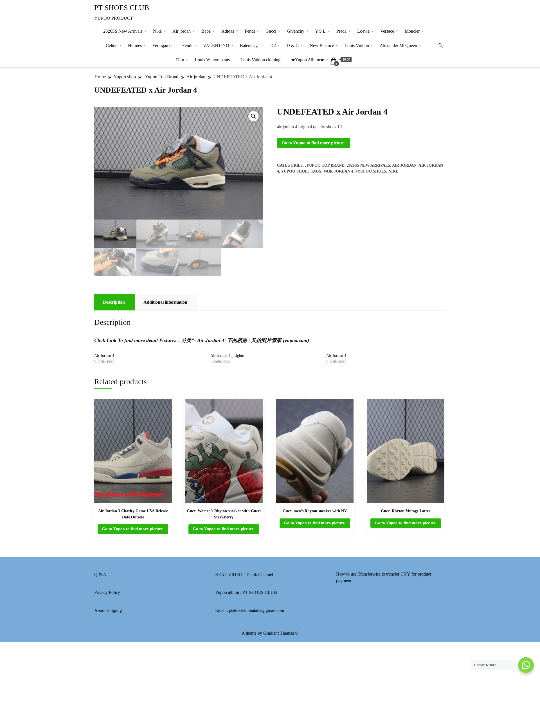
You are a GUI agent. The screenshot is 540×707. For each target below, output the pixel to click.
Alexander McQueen (398, 45)
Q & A (100, 574)
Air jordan (181, 31)
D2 (273, 45)
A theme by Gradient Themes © (270, 633)
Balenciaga (250, 45)
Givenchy (295, 31)
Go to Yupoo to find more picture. (314, 142)
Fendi (250, 31)
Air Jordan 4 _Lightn (227, 356)
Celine (111, 45)
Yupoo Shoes (295, 171)
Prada (341, 31)
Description (114, 302)
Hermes (135, 45)
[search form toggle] (441, 45)
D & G (293, 45)
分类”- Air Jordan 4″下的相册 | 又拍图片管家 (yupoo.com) (245, 340)
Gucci (271, 31)
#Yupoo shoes (371, 171)
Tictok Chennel (259, 574)
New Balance (322, 45)
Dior (180, 59)
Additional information (165, 302)
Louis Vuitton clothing (260, 59)
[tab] (114, 302)
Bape (206, 31)
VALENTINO (216, 45)
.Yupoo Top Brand (325, 165)
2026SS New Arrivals (122, 31)
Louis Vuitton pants (212, 59)
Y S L (320, 31)
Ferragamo (162, 45)
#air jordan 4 (338, 171)
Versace (387, 31)
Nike (157, 31)
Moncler (412, 31)
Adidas (227, 31)
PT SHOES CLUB (121, 8)
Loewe (363, 31)
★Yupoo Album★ (307, 59)
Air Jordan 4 (104, 356)
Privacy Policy (107, 592)
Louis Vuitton (357, 45)
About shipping (108, 610)
